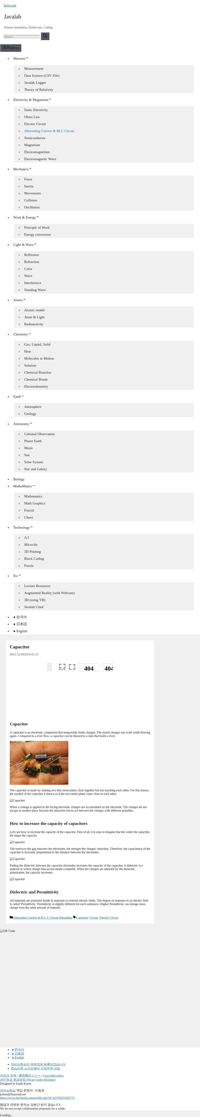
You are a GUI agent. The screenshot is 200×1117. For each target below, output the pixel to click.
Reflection (31, 255)
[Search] (45, 36)
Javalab (12, 16)
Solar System (33, 462)
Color (28, 269)
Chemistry (20, 334)
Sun (27, 455)
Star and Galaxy (35, 469)
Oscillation (32, 207)
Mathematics (33, 496)
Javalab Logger (35, 83)
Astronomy (21, 424)
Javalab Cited (33, 607)
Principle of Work (37, 227)
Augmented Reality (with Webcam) (49, 593)
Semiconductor (35, 138)
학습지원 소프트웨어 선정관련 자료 (35, 1068)
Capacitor (82, 917)
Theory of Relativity (38, 90)
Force (28, 179)
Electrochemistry (36, 386)
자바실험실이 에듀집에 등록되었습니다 (38, 1064)
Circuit (93, 917)
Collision (30, 200)
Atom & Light (34, 317)
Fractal (29, 510)
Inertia (28, 186)
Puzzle (29, 566)
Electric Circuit (35, 124)
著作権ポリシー (30, 1075)
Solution (30, 365)
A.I (26, 538)
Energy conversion (37, 234)
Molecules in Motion (39, 358)
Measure (19, 58)
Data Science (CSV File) (41, 76)
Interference (32, 283)
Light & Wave (23, 245)
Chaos (28, 517)
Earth (17, 396)
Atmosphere (32, 407)
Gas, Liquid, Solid (37, 344)
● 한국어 (20, 617)
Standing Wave (35, 290)
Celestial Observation (39, 434)
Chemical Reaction (37, 372)
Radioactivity (33, 324)
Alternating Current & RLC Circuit (49, 131)
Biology (19, 479)
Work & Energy (24, 217)
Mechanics (21, 169)
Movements (32, 193)
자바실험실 (8, 1090)
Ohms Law (32, 117)
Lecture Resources (37, 586)
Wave (28, 276)
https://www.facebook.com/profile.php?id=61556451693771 (37, 1097)
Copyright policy (53, 1075)
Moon (28, 448)
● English (20, 631)
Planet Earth (33, 441)
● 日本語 (20, 624)
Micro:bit (31, 545)
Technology (21, 527)
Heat (27, 351)
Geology (30, 414)
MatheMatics (22, 486)
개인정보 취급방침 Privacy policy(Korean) (27, 1079)
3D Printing (32, 552)
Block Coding (34, 559)
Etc (15, 576)
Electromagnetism (37, 152)
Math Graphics (34, 503)
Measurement (33, 69)
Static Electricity (36, 110)
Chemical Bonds (36, 379)
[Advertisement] (80, 698)
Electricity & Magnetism (30, 100)
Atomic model (34, 310)
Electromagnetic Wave (40, 159)
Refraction (31, 262)
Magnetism (32, 145)
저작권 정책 (8, 1075)
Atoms (18, 300)
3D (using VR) (34, 600)
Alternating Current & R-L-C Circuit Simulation (42, 917)
